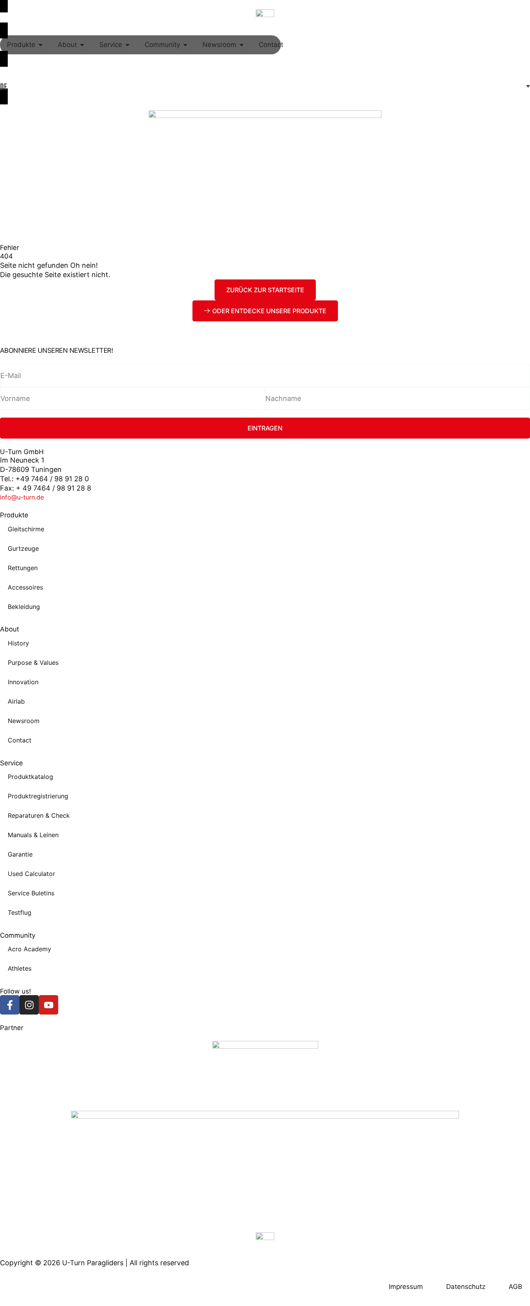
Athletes (19, 968)
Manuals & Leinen (33, 835)
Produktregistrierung (38, 796)
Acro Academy (29, 949)
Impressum (406, 1286)
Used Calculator (31, 874)
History (18, 643)
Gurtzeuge (23, 548)
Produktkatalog (30, 776)
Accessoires (25, 587)
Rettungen (23, 568)
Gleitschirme (26, 529)
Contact (19, 740)
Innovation (23, 682)
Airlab (16, 701)
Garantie (20, 854)
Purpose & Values (33, 662)
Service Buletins (31, 893)
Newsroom (24, 721)
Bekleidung (24, 607)
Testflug (19, 912)
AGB (515, 1286)
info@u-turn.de (22, 497)
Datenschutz (465, 1286)
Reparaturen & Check (39, 815)
